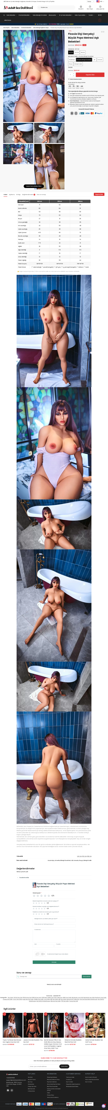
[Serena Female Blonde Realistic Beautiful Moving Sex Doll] (103, 32)
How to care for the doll (91, 1077)
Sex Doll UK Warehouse (43, 1001)
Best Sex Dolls (31, 1088)
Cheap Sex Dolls (7, 999)
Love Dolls (47, 999)
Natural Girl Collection (73, 999)
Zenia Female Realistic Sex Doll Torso (94, 1041)
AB (94, 59)
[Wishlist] (19, 1015)
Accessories (31, 1084)
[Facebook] (8, 1090)
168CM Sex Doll (36, 997)
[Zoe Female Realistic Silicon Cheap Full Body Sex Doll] (102, 32)
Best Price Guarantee (52, 1086)
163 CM (77, 52)
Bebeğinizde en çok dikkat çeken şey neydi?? (46, 918)
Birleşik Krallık (78, 64)
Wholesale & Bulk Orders (72, 1086)
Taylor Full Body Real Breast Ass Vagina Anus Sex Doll (12, 1041)
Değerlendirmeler (28, 194)
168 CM (83, 52)
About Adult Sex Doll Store (53, 1084)
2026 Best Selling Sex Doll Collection (52, 997)
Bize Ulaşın (90, 9)
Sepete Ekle (90, 75)
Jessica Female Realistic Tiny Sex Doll (33, 1041)
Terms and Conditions (52, 1097)
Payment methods (52, 1082)
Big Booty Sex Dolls (100, 997)
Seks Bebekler (15, 27)
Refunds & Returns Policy (53, 1079)
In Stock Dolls (31, 1091)
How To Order (69, 1082)
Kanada (100, 59)
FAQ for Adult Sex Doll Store (92, 1079)
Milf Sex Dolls (54, 999)
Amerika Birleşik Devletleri (84, 59)
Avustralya (72, 59)
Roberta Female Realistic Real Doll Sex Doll (73, 1041)
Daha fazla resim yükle (33, 186)
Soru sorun (86, 976)
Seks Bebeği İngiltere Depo (41, 27)
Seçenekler (12, 1048)
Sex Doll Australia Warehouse (88, 999)
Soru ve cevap (41, 194)
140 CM (71, 52)
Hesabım (81, 9)
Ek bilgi (18, 194)
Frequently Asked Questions (73, 1084)
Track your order (70, 1077)
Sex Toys (30, 1082)
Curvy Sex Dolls (17, 999)
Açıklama (12, 194)
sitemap (70, 1108)
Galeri (5, 194)
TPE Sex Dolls (65, 1001)
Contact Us (69, 1079)
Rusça (70, 64)
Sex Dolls (10, 997)
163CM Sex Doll (27, 997)
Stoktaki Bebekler (26, 27)
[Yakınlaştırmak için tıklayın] (34, 76)
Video (48, 1093)
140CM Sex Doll (17, 997)
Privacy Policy (50, 1095)
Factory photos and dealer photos (54, 1089)
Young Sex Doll (73, 1001)
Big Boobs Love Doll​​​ (77, 997)
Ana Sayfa (6, 27)
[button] (101, 18)
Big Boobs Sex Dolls (89, 997)
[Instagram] (11, 1090)
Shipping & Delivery (52, 1077)
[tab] (6, 194)
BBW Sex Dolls (67, 997)
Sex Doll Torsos (32, 1079)
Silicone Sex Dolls (55, 1001)
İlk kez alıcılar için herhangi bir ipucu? (44, 924)
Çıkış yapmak (100, 9)
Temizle (70, 67)
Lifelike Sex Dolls (38, 999)
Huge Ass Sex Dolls (27, 999)
